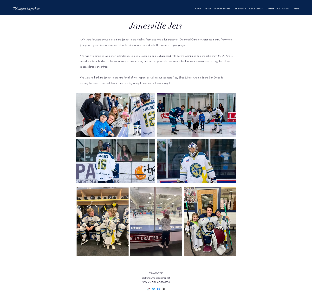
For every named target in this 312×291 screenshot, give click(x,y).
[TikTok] (148, 289)
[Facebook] (158, 289)
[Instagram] (163, 289)
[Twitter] (153, 289)
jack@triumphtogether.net (156, 277)
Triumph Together (26, 8)
